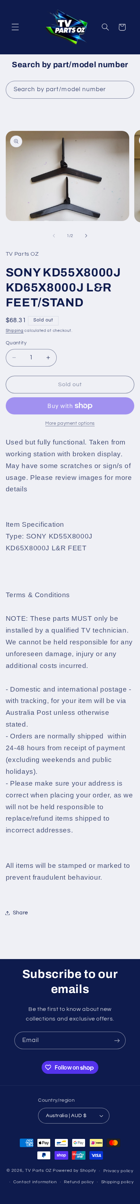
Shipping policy (117, 1182)
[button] (15, 27)
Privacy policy (118, 1171)
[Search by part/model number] (125, 89)
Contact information (35, 1182)
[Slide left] (54, 236)
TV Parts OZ (38, 1171)
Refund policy (79, 1182)
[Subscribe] (117, 1040)
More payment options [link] (70, 423)
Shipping (15, 331)
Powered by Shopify (74, 1171)
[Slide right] (86, 236)
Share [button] (20, 912)
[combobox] (70, 89)
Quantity (16, 342)
